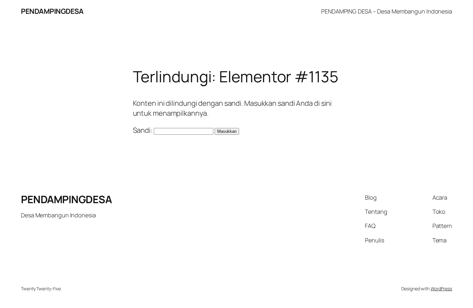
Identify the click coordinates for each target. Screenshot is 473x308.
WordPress (441, 288)
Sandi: (143, 130)
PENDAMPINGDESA (52, 11)
